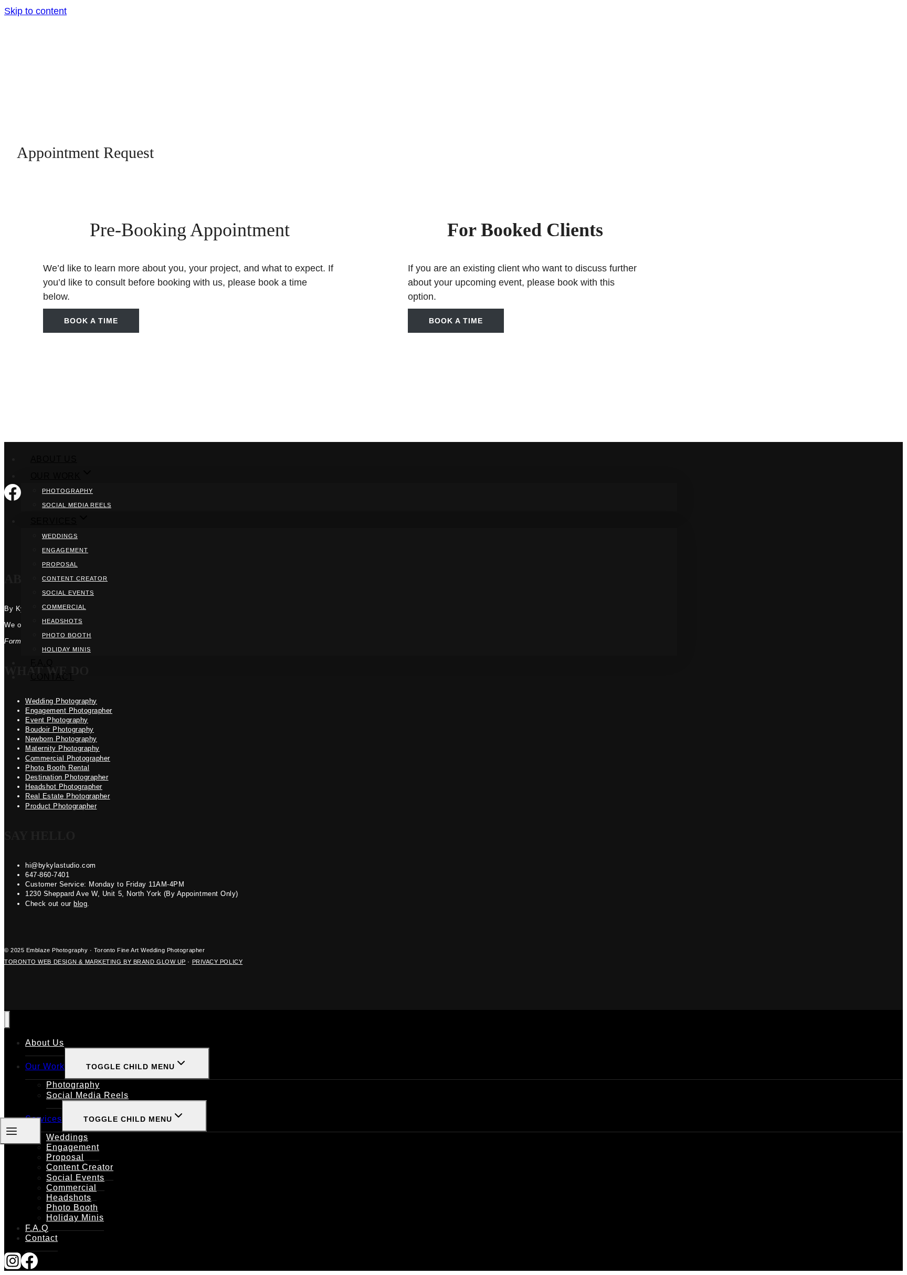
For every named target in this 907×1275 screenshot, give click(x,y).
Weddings (60, 536)
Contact (52, 676)
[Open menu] (20, 1131)
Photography (67, 491)
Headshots (62, 621)
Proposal (60, 564)
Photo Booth (66, 635)
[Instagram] (12, 1263)
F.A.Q (41, 662)
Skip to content (35, 11)
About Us (53, 459)
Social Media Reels (76, 505)
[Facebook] (29, 1263)
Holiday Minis (66, 649)
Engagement (65, 550)
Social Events (68, 592)
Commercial (64, 607)
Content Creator (75, 578)
